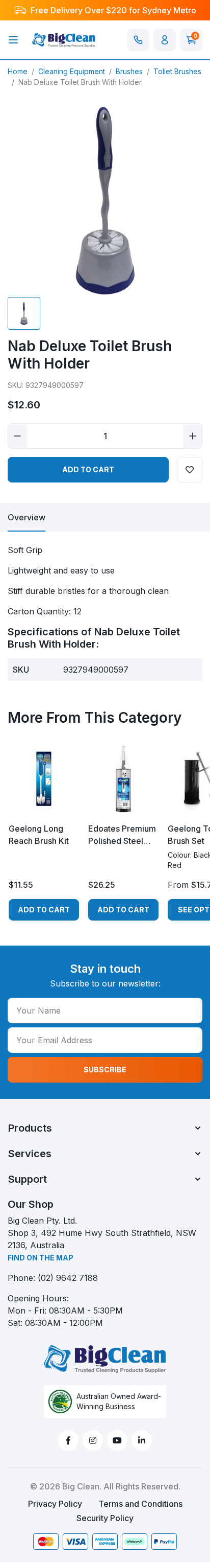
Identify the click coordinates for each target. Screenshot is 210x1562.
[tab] (26, 517)
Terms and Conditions (140, 1504)
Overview (26, 517)
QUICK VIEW (44, 805)
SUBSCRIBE (105, 1069)
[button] (164, 40)
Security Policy (105, 1518)
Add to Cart (88, 469)
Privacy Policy (55, 1504)
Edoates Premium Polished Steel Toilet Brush (122, 835)
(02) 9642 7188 (68, 1278)
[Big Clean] (63, 39)
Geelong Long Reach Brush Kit (39, 834)
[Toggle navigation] (13, 40)
